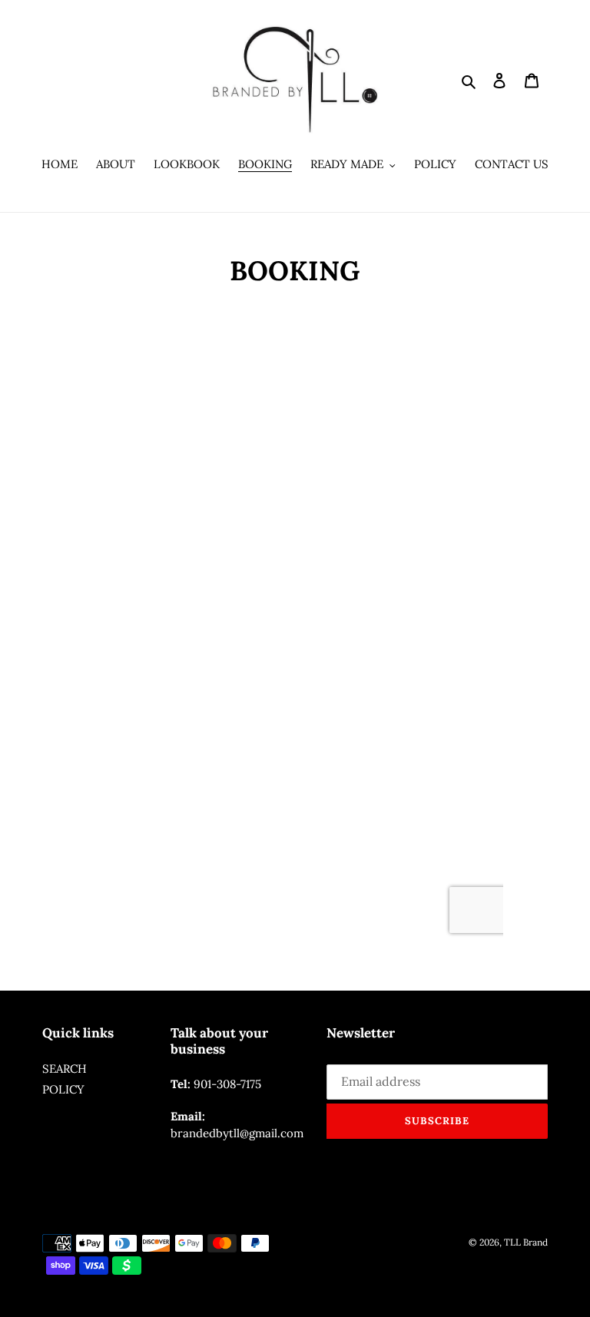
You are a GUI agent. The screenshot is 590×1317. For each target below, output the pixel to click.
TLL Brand (526, 1242)
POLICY (63, 1089)
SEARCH (64, 1068)
